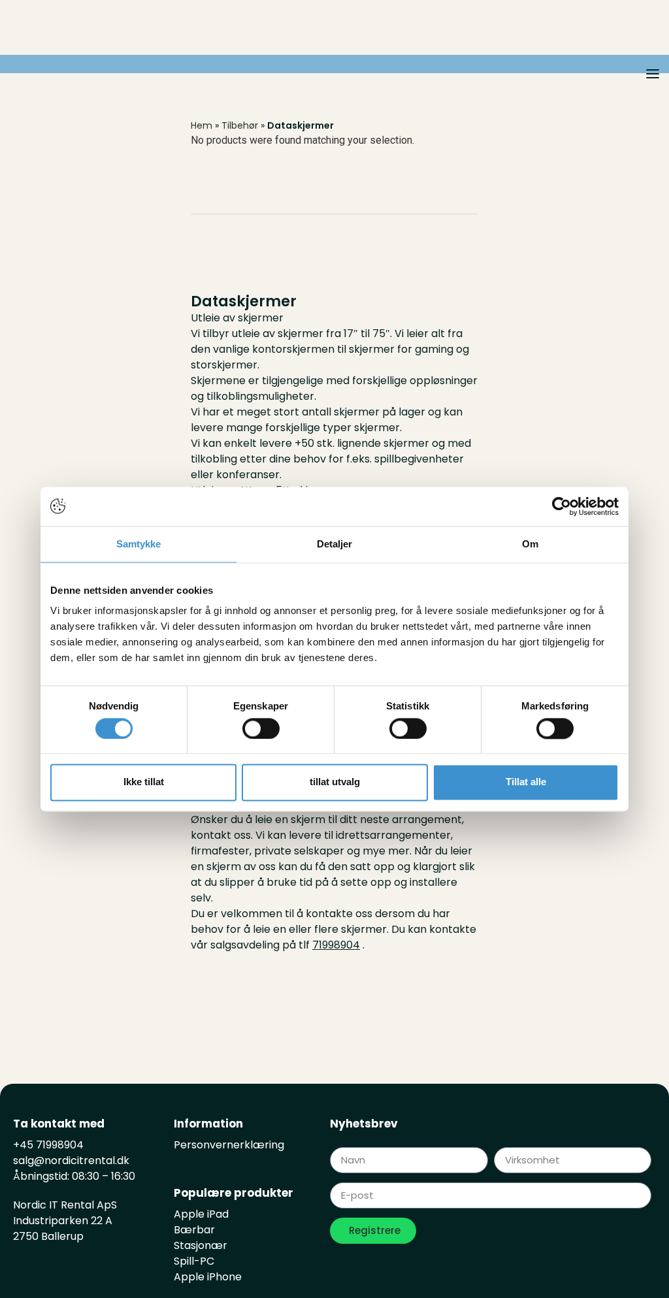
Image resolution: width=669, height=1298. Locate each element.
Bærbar (194, 1229)
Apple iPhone (208, 1276)
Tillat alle (526, 782)
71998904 (336, 944)
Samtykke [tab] (138, 543)
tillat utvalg (335, 782)
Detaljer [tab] (335, 543)
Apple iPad (201, 1214)
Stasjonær (200, 1245)
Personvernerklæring (229, 1144)
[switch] (261, 728)
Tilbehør (239, 125)
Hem (201, 125)
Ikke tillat (143, 782)
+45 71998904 (48, 1144)
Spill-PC (194, 1261)
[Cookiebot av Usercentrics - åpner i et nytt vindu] (561, 506)
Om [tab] (530, 543)
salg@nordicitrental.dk (71, 1160)
